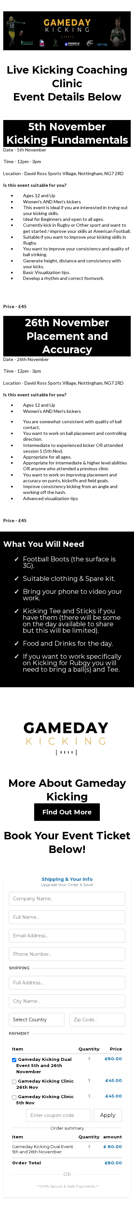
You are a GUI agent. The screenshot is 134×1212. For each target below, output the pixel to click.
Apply (107, 1115)
